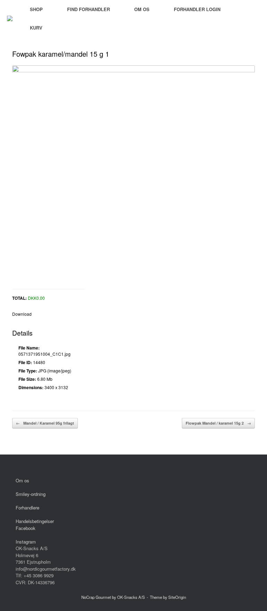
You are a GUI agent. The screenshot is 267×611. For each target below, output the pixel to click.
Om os (141, 9)
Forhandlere (27, 507)
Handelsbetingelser (35, 521)
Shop (36, 9)
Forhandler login (197, 9)
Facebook (25, 528)
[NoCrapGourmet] (10, 18)
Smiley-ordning (31, 494)
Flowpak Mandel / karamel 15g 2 (218, 423)
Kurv (36, 27)
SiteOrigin (177, 597)
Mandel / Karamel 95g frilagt (45, 423)
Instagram (26, 541)
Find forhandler (88, 9)
